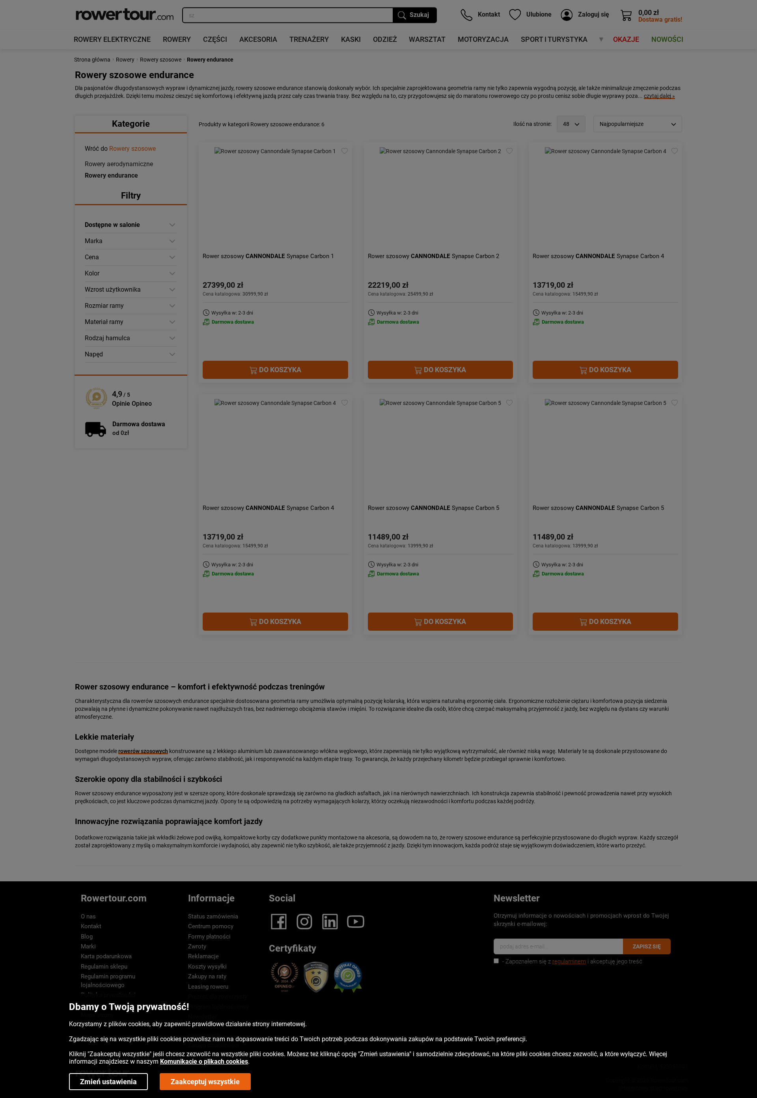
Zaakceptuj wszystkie (205, 1081)
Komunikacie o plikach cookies (204, 1061)
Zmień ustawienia (108, 1081)
